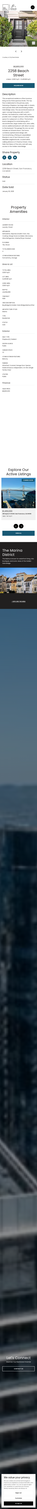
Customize (18, 1498)
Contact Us (18, 1369)
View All (18, 533)
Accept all (18, 1503)
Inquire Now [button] (18, 85)
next (21, 51)
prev (16, 51)
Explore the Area (19, 601)
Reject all (18, 1493)
